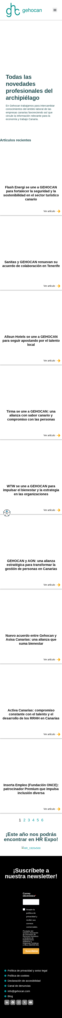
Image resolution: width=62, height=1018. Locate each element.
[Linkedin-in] (7, 1002)
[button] (54, 10)
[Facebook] (12, 1002)
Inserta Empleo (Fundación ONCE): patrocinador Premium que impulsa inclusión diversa (31, 789)
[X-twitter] (24, 1002)
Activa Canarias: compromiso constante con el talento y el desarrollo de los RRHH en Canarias (31, 714)
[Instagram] (18, 1002)
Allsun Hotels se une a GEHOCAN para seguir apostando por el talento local (31, 341)
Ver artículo (49, 211)
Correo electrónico (29, 894)
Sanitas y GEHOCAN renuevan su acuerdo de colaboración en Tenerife (31, 264)
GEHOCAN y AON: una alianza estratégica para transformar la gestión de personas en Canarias (31, 565)
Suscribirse (31, 951)
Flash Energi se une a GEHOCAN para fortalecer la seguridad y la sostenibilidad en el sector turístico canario (31, 193)
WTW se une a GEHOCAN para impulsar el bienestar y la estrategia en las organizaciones (31, 490)
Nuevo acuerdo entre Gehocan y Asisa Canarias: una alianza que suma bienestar (31, 639)
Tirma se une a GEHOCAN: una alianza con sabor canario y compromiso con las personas (31, 415)
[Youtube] (30, 1002)
